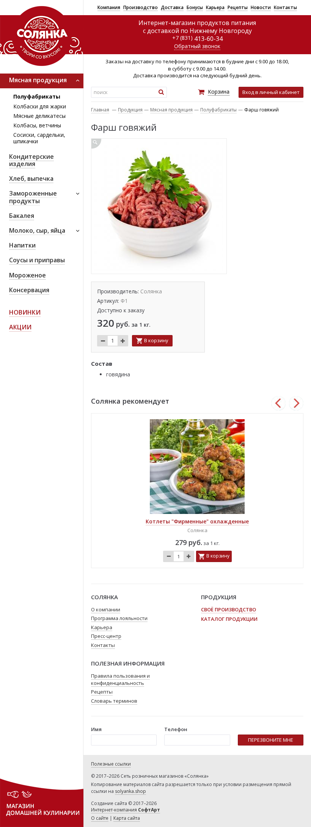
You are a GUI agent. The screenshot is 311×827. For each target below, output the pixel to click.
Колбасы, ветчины (37, 125)
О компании (105, 609)
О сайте (99, 818)
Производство (140, 7)
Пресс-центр (106, 636)
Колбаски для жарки (39, 106)
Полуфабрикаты (36, 96)
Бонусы (195, 7)
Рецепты (238, 7)
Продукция (130, 110)
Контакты (285, 7)
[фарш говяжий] (158, 206)
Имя (96, 729)
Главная (100, 110)
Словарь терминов (114, 700)
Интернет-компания (125, 810)
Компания (108, 7)
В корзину (156, 340)
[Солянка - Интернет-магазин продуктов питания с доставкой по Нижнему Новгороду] (41, 35)
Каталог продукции (229, 619)
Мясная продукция (171, 110)
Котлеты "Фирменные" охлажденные (197, 521)
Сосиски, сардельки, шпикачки (39, 138)
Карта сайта (126, 818)
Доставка (172, 7)
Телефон (175, 729)
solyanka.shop (130, 791)
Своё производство (228, 609)
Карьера (215, 7)
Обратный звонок (197, 46)
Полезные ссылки (111, 764)
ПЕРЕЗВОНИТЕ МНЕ (270, 739)
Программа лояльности (119, 618)
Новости (261, 7)
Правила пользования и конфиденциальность (120, 679)
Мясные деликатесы (39, 115)
